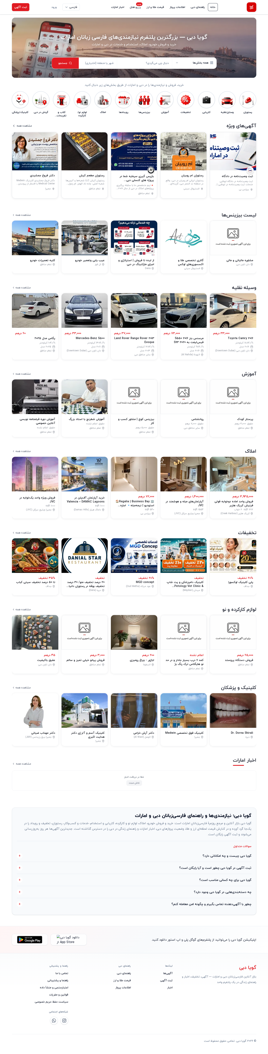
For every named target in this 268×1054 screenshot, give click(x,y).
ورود (54, 7)
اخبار (170, 987)
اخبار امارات (117, 7)
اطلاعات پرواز (177, 7)
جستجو (62, 63)
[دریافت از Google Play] (30, 939)
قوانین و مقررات (58, 994)
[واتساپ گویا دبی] (54, 1021)
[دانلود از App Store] (68, 939)
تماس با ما (62, 973)
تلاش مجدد (134, 783)
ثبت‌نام (39, 7)
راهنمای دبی (198, 7)
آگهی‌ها (168, 973)
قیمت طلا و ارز (155, 7)
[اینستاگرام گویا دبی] (64, 1021)
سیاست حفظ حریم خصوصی (51, 1001)
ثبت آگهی (20, 7)
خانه (212, 7)
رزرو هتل (135, 7)
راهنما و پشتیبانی (57, 980)
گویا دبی (247, 967)
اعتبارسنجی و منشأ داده (54, 987)
